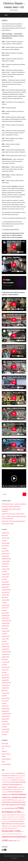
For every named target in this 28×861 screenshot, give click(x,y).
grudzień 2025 (5, 553)
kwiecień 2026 (5, 543)
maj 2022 (4, 664)
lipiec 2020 (5, 721)
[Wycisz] (22, 486)
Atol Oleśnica (14, 773)
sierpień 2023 (5, 626)
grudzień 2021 (5, 677)
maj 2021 (4, 695)
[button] (14, 478)
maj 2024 (4, 602)
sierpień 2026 (5, 533)
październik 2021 (6, 682)
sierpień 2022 (5, 657)
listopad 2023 (5, 618)
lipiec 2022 (5, 659)
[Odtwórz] (3, 486)
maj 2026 (4, 540)
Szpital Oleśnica (14, 821)
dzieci (10, 779)
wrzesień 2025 (6, 561)
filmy (14, 779)
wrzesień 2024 (6, 592)
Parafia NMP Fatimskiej (11, 802)
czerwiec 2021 (5, 693)
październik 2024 (6, 589)
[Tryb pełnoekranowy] (24, 486)
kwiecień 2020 (5, 729)
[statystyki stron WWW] (4, 850)
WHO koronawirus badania (11, 826)
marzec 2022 (5, 669)
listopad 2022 (5, 649)
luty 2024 (4, 610)
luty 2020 (4, 734)
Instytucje (4, 751)
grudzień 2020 (5, 708)
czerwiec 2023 (5, 631)
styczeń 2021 (5, 706)
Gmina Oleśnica (6, 746)
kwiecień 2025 (5, 574)
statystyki (15, 819)
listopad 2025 (5, 556)
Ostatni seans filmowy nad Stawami (11, 506)
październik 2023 (6, 620)
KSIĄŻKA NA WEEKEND (8, 789)
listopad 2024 (5, 587)
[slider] (13, 486)
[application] (14, 478)
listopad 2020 (5, 711)
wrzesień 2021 (6, 685)
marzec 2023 (5, 638)
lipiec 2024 (5, 597)
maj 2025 (4, 571)
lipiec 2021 (5, 690)
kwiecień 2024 (5, 605)
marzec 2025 (5, 576)
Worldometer (11, 831)
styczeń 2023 (5, 644)
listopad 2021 (5, 680)
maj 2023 (4, 633)
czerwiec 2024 (5, 600)
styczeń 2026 (5, 551)
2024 (3, 773)
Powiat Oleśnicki (6, 759)
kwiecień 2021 (5, 698)
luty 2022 (4, 672)
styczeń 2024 (5, 613)
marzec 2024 (5, 607)
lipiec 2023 (5, 628)
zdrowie (12, 840)
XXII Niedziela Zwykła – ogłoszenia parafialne (14, 504)
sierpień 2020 (5, 719)
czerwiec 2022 (5, 662)
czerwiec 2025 (5, 569)
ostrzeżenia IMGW (7, 800)
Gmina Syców (8, 782)
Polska (3, 756)
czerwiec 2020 (5, 724)
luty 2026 (4, 548)
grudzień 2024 (5, 584)
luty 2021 (4, 703)
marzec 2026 (5, 545)
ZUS (18, 840)
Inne (3, 748)
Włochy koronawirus (17, 833)
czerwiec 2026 (5, 538)
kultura (16, 789)
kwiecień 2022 (5, 667)
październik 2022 (6, 651)
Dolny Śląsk (5, 743)
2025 (8, 773)
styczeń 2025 (5, 582)
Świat (3, 761)
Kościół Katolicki (21, 787)
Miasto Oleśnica (6, 754)
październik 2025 (6, 558)
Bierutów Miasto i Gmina (14, 777)
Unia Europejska (6, 764)
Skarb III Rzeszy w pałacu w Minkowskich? (13, 514)
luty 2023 (4, 641)
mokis (12, 792)
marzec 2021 (5, 701)
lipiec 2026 (5, 535)
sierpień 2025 (5, 564)
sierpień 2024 (5, 595)
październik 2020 (6, 713)
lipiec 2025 (5, 566)
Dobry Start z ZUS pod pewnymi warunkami (13, 521)
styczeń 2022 (5, 675)
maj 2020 (4, 726)
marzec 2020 (5, 732)
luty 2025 (4, 579)
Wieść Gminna (13, 828)
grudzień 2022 (5, 646)
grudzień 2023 (5, 615)
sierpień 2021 (5, 688)
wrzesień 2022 (6, 654)
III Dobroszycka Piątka (8, 523)
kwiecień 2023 (5, 636)
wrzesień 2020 (6, 716)
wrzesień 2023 (6, 623)
